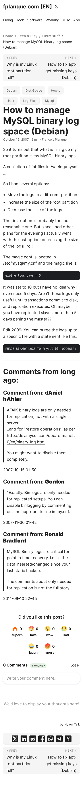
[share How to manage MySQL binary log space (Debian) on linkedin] (24, 738)
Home (8, 36)
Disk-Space (33, 90)
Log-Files (29, 100)
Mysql (49, 100)
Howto (55, 90)
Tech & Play (27, 36)
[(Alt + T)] (56, 6)
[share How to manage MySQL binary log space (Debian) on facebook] (41, 738)
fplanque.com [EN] (27, 6)
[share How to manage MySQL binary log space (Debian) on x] (15, 738)
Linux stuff (51, 36)
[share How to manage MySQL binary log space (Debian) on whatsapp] (50, 738)
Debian (11, 90)
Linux (10, 100)
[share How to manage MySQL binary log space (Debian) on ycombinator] (68, 738)
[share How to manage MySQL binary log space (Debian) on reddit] (32, 738)
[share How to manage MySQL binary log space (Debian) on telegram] (59, 738)
